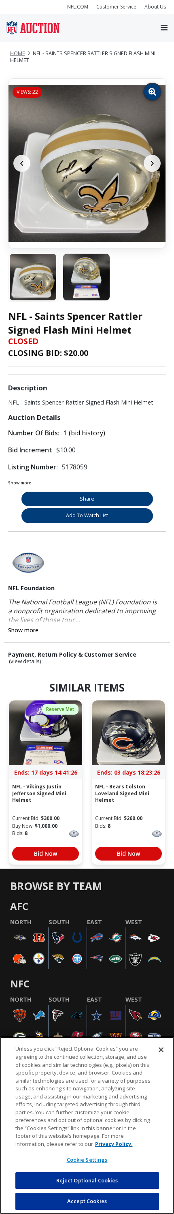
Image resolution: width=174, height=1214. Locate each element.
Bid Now (45, 853)
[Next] (152, 163)
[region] (87, 1125)
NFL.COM (77, 6)
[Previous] (21, 163)
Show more (19, 483)
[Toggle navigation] (164, 28)
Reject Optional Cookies (87, 1180)
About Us (155, 6)
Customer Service (116, 6)
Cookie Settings (87, 1159)
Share (87, 498)
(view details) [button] (25, 661)
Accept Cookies (87, 1201)
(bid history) (87, 432)
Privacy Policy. (114, 1144)
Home (17, 53)
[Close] (161, 1050)
